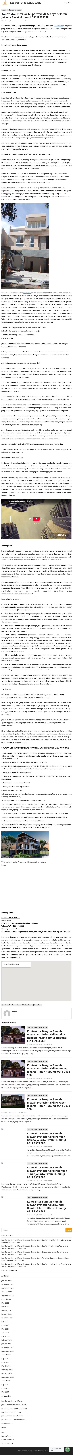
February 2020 (7, 1370)
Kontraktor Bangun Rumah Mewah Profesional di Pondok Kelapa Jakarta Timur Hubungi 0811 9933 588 (46, 1138)
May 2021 (5, 1329)
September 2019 (7, 1377)
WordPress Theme (43, 1451)
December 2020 (7, 1347)
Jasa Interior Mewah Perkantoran (14, 1408)
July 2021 (4, 1321)
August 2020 (6, 1355)
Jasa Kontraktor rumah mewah (11, 10)
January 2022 (6, 1314)
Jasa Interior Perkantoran (11, 1412)
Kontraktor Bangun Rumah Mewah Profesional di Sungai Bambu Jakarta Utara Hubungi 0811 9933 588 (46, 1206)
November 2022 (7, 1288)
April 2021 (5, 1332)
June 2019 (5, 1388)
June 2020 (5, 1362)
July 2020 (4, 1358)
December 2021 (7, 1318)
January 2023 (6, 1281)
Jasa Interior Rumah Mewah (12, 1416)
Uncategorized (6, 1423)
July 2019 (4, 1384)
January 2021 (6, 1344)
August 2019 (6, 1381)
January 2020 (6, 1373)
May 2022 (5, 1303)
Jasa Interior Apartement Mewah (13, 1405)
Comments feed (7, 1440)
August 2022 (6, 1299)
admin (6, 21)
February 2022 (7, 1310)
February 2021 (7, 1340)
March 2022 (5, 1307)
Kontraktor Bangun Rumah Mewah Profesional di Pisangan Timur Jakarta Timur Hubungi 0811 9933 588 (47, 1172)
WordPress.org (7, 1443)
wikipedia (27, 293)
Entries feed (5, 1436)
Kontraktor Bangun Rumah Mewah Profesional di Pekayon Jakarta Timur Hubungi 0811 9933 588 (48, 1104)
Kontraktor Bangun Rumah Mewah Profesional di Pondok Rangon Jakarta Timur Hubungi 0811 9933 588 (47, 1036)
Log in (3, 1432)
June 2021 (5, 1325)
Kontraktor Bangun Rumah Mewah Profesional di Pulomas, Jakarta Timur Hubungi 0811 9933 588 (48, 1070)
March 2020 (5, 1366)
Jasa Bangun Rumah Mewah (12, 1401)
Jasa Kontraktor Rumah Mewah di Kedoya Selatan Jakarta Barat (22, 1005)
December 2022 (7, 1284)
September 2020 (7, 1351)
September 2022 (7, 1295)
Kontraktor (58, 26)
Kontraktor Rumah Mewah (25, 2)
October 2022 (6, 1292)
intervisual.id (57, 483)
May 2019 (5, 1392)
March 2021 (5, 1336)
